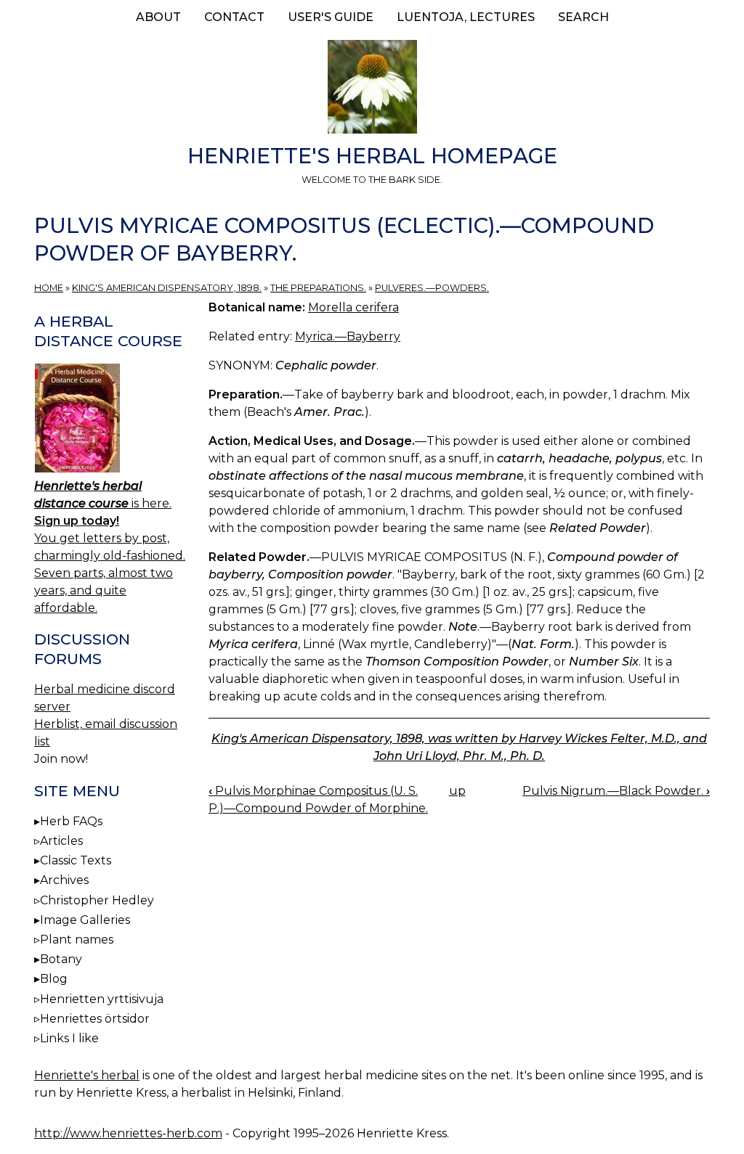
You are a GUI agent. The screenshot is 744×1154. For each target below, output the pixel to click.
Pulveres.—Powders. (432, 287)
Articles (61, 841)
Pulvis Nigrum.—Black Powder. (616, 791)
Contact (234, 17)
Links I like (69, 1038)
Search (583, 17)
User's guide (330, 17)
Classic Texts (75, 860)
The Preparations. (318, 287)
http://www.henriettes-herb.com (128, 1133)
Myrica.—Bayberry (347, 336)
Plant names (76, 939)
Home (48, 287)
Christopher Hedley (97, 900)
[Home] (372, 89)
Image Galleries (85, 920)
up (457, 791)
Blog (54, 979)
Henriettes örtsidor (95, 1019)
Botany (61, 959)
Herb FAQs (71, 821)
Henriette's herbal (87, 1075)
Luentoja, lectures (466, 17)
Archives (64, 880)
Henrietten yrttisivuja (101, 999)
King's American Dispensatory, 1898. (167, 287)
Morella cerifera (353, 307)
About (158, 17)
